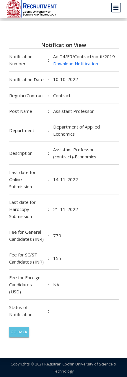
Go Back (19, 331)
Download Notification (75, 63)
